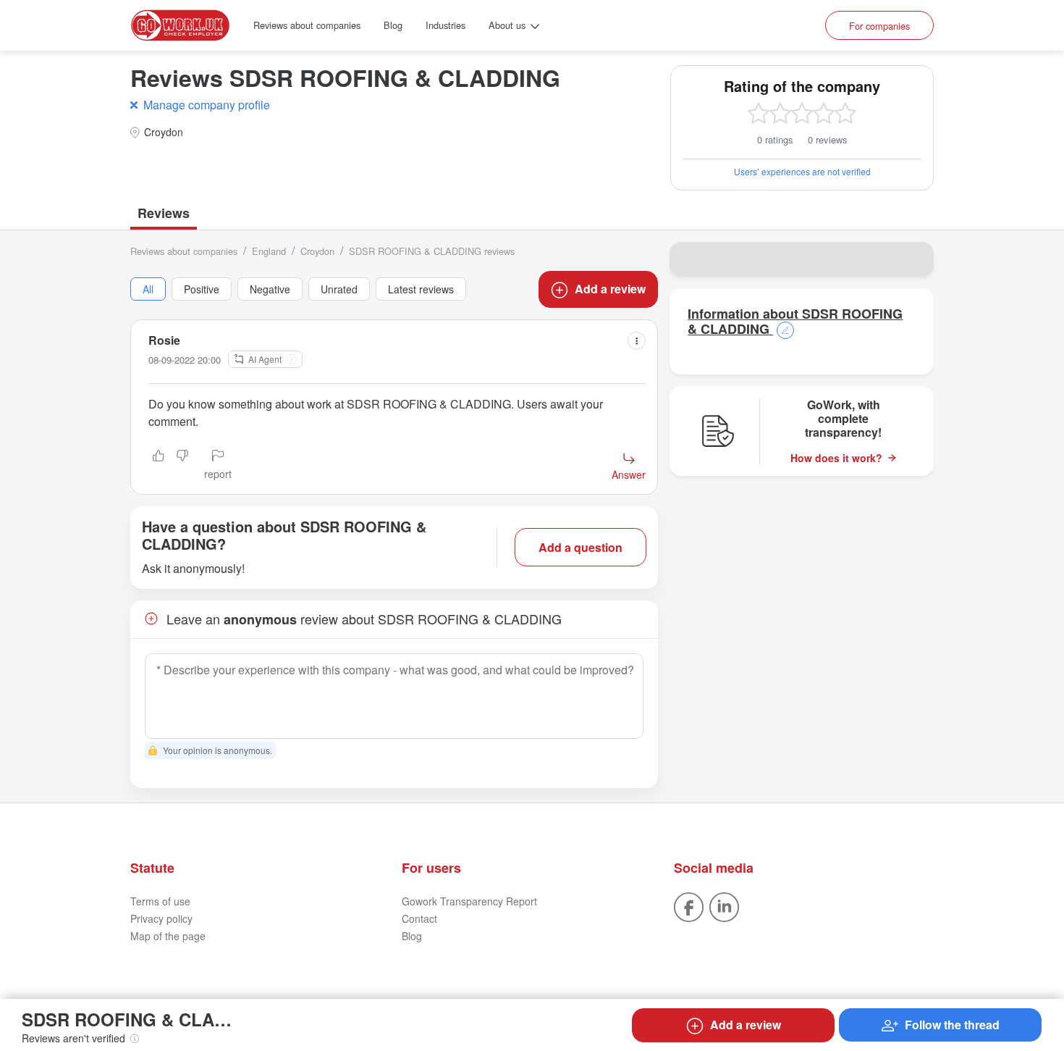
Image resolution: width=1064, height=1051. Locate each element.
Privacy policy (161, 918)
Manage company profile (206, 104)
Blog (393, 25)
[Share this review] (637, 341)
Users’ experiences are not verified (802, 171)
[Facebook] (689, 906)
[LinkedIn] (724, 906)
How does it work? (836, 458)
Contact (419, 918)
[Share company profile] (913, 259)
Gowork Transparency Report (469, 901)
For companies (879, 26)
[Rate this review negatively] (182, 465)
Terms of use (160, 901)
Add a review (610, 288)
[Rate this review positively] (158, 465)
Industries (445, 25)
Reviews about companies (306, 25)
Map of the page (168, 936)
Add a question (580, 547)
